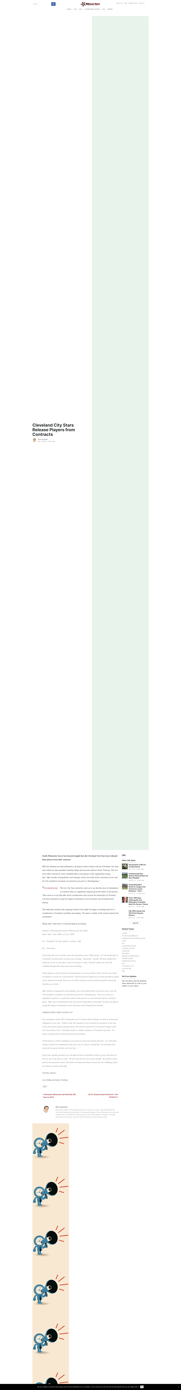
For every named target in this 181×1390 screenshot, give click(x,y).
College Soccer (128, 948)
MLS (80, 9)
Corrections (132, 3)
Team (125, 3)
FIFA (75, 9)
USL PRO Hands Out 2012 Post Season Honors (137, 913)
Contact (141, 3)
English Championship (130, 956)
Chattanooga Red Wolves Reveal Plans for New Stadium (138, 876)
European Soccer (128, 961)
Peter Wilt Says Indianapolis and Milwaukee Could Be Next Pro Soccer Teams (138, 901)
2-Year (124, 933)
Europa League (127, 958)
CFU (123, 943)
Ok (142, 1387)
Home (69, 9)
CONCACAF (126, 951)
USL (103, 9)
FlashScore (126, 968)
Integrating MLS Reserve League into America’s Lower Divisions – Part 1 (137, 888)
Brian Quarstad (43, 439)
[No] (178, 1387)
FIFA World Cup (128, 966)
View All (135, 923)
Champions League (92, 9)
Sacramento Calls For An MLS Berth (137, 866)
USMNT (110, 9)
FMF (123, 971)
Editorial (125, 953)
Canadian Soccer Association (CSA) (133, 940)
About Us (119, 3)
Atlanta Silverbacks (130, 936)
